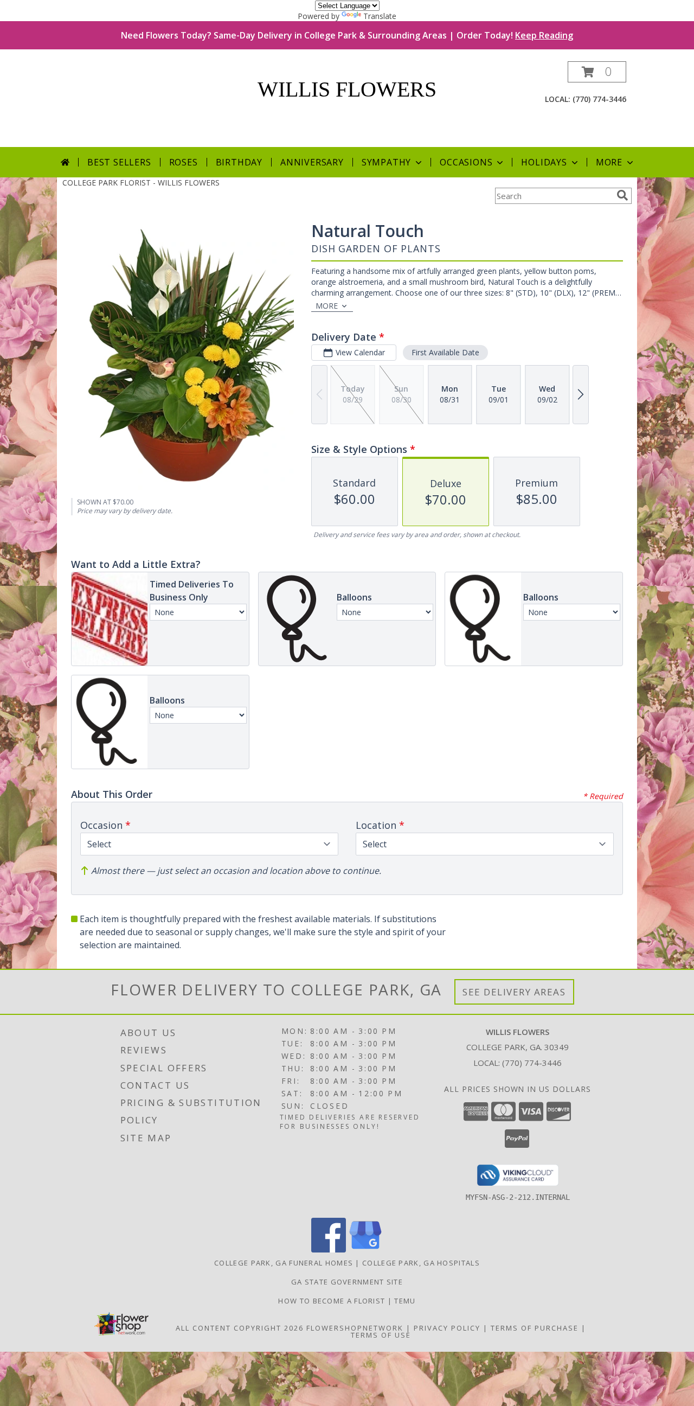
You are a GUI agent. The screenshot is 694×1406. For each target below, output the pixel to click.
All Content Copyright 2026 (240, 1328)
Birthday (239, 162)
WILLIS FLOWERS (347, 89)
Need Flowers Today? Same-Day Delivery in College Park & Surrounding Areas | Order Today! (347, 35)
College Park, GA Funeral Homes (283, 1263)
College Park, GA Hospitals (421, 1263)
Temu (404, 1301)
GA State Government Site (347, 1282)
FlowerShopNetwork (354, 1328)
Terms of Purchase (535, 1328)
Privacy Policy (447, 1328)
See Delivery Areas (514, 992)
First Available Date (445, 352)
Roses (183, 162)
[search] (622, 195)
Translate (379, 16)
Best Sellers (119, 162)
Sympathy (386, 162)
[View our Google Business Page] (365, 1249)
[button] (597, 71)
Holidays (544, 162)
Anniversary (312, 162)
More (609, 162)
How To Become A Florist (332, 1301)
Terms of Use (381, 1335)
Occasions (466, 162)
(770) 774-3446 (599, 99)
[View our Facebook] (328, 1249)
